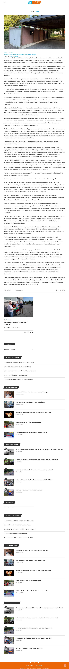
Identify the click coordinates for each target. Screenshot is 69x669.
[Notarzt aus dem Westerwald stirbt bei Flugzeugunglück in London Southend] (9, 610)
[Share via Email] (64, 290)
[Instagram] (34, 662)
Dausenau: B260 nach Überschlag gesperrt (16, 533)
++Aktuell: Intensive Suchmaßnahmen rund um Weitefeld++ (34, 638)
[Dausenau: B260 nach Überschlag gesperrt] (9, 583)
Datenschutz (39, 665)
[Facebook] (30, 662)
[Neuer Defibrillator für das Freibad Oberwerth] (18, 307)
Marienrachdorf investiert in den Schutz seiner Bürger (20, 54)
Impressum (29, 665)
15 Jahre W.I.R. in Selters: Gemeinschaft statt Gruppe (19, 521)
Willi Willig (7, 327)
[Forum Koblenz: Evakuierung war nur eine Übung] (9, 562)
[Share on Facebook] (58, 290)
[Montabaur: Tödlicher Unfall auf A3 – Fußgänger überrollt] (9, 573)
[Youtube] (38, 662)
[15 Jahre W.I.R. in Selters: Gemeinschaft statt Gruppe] (9, 552)
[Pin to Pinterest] (62, 290)
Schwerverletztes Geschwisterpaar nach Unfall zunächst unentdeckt (37, 618)
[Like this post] (56, 290)
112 (36, 267)
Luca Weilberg (14, 56)
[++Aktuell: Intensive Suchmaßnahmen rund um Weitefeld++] (9, 640)
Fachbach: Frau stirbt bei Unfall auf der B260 (29, 648)
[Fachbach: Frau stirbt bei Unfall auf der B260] (9, 650)
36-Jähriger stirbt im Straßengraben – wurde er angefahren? (34, 628)
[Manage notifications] (65, 665)
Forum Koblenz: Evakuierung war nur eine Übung (17, 525)
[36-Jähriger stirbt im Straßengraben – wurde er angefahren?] (9, 630)
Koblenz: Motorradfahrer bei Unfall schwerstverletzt (18, 538)
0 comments (19, 290)
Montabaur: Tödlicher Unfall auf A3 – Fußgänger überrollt (20, 529)
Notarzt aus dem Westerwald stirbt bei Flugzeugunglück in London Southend (39, 608)
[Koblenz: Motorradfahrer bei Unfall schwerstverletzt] (9, 593)
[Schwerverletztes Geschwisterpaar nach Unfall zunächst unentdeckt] (9, 620)
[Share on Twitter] (60, 290)
